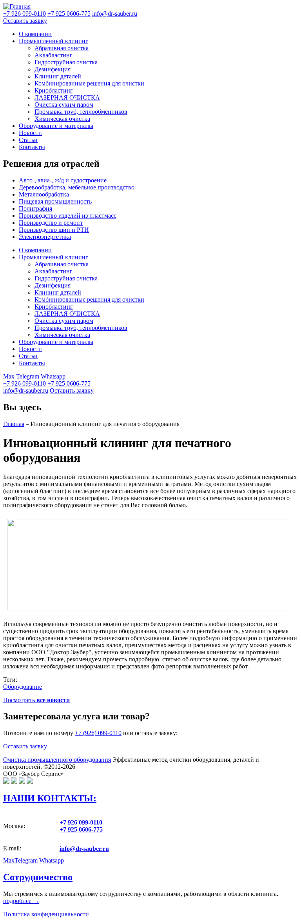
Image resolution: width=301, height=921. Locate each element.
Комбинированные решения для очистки (89, 83)
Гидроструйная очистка (66, 62)
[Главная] (17, 6)
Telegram (27, 376)
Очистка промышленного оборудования (57, 759)
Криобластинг (53, 90)
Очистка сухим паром (63, 104)
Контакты (32, 147)
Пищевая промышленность (55, 201)
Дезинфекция (52, 69)
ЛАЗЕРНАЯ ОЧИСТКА (67, 97)
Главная (13, 423)
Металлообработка (44, 194)
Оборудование (22, 686)
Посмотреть (36, 700)
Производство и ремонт (51, 222)
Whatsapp (53, 376)
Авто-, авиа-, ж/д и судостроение (63, 180)
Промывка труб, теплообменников (80, 111)
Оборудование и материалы (56, 125)
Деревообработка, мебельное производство (76, 187)
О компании (35, 34)
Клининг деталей (57, 76)
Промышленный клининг (53, 41)
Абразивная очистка (61, 48)
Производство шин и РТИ (54, 229)
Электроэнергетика (45, 236)
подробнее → (21, 900)
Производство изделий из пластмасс (67, 215)
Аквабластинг (53, 55)
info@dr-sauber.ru (114, 13)
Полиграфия (35, 208)
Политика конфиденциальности (46, 914)
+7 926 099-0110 (24, 383)
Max (9, 376)
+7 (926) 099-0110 (98, 733)
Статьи (28, 140)
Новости (30, 132)
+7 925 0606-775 (69, 383)
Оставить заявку (25, 20)
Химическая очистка (62, 118)
